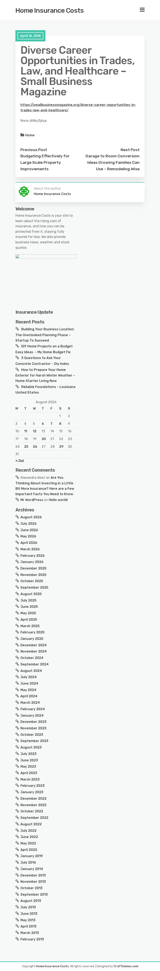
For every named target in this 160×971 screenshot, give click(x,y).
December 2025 (33, 568)
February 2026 (32, 556)
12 (34, 431)
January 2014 (31, 869)
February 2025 (32, 632)
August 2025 (31, 594)
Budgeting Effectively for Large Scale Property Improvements (45, 162)
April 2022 (28, 850)
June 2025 (29, 607)
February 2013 (32, 939)
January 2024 (32, 715)
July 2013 (28, 907)
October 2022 (31, 811)
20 (44, 439)
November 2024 (33, 651)
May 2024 (28, 690)
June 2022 (29, 837)
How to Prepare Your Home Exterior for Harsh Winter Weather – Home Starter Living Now (45, 375)
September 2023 (34, 741)
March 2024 (30, 703)
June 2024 (29, 683)
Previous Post (33, 149)
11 (25, 431)
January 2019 (31, 856)
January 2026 (32, 562)
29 (61, 447)
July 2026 (28, 524)
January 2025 (31, 639)
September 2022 (34, 818)
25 (26, 447)
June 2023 (29, 760)
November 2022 (33, 805)
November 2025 (33, 575)
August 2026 (31, 517)
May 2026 (28, 536)
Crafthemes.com (126, 966)
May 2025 (28, 613)
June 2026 (29, 530)
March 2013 (29, 933)
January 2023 (31, 792)
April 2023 (28, 773)
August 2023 (31, 747)
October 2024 (31, 658)
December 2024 (33, 645)
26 (35, 447)
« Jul (19, 461)
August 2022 (31, 824)
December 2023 (33, 722)
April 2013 (28, 926)
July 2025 (28, 600)
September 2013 (34, 894)
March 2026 (30, 549)
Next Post (130, 149)
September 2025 (34, 587)
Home (30, 135)
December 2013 (33, 875)
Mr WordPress (31, 500)
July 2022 (28, 831)
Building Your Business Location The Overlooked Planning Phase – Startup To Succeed (44, 334)
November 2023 (33, 728)
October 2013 (31, 888)
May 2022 (28, 843)
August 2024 (31, 671)
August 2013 (30, 901)
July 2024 (28, 677)
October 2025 (31, 581)
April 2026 (28, 543)
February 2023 (32, 786)
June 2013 (28, 914)
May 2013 (27, 920)
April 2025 (28, 620)
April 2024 (28, 696)
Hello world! (58, 500)
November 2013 (33, 882)
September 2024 (34, 664)
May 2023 (28, 766)
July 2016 (28, 862)
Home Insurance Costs (49, 10)
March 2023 (30, 779)
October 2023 (31, 735)
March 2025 (30, 626)
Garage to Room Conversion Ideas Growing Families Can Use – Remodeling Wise (112, 162)
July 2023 (28, 754)
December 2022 (33, 799)
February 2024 (32, 709)
